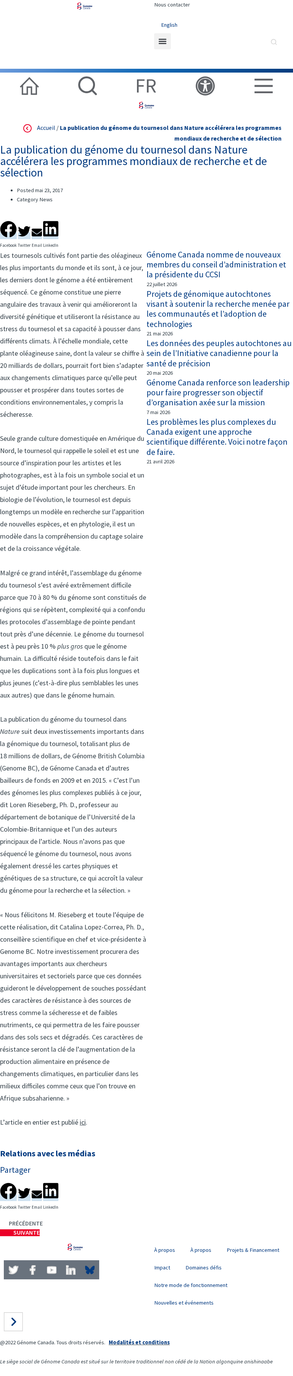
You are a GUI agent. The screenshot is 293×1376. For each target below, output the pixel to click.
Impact (162, 1267)
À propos (164, 1249)
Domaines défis (203, 1267)
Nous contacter (172, 4)
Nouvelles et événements (184, 1302)
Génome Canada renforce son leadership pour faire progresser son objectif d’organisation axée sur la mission (218, 392)
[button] (162, 41)
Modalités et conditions (139, 1342)
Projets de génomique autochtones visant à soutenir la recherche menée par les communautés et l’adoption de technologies (218, 308)
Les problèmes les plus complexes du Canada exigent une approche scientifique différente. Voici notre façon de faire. (217, 436)
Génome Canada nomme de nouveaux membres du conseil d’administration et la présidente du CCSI (216, 264)
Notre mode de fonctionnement (190, 1285)
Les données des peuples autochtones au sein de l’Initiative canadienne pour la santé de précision (219, 353)
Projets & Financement (253, 1249)
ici (83, 1122)
